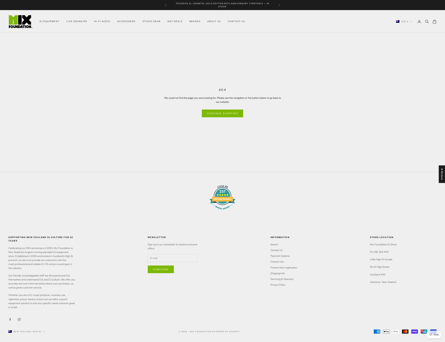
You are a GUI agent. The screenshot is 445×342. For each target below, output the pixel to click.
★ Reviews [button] (442, 174)
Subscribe (161, 269)
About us (214, 21)
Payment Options (280, 255)
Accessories (126, 21)
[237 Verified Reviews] (222, 211)
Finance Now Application (283, 267)
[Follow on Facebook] (10, 319)
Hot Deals (175, 21)
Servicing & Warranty (282, 279)
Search (274, 244)
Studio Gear (152, 21)
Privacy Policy (277, 284)
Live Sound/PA (76, 21)
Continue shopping (222, 113)
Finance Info (277, 261)
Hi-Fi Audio (102, 21)
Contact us (236, 21)
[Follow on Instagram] (19, 319)
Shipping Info (277, 273)
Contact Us (276, 250)
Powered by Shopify (226, 331)
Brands (194, 21)
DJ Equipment (49, 21)
